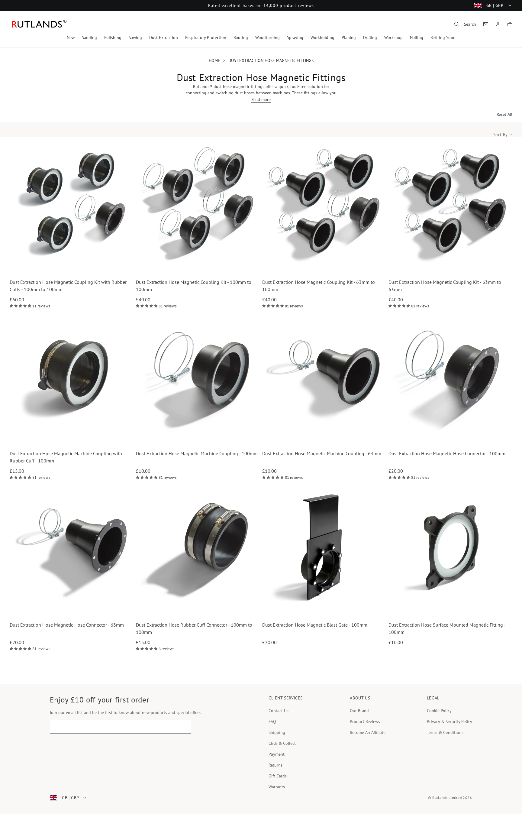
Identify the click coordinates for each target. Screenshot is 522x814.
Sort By (500, 134)
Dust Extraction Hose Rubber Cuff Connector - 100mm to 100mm (194, 628)
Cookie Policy (439, 710)
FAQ (272, 721)
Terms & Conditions (445, 732)
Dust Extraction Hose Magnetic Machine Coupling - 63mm (321, 453)
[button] (465, 24)
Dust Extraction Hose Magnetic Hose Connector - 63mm (67, 625)
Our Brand (359, 710)
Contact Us (278, 710)
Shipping (277, 732)
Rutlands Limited (447, 797)
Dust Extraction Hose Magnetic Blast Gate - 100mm (314, 625)
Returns (275, 765)
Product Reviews (365, 721)
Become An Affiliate (367, 732)
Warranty (277, 787)
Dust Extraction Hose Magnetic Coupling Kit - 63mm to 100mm (318, 285)
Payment (277, 754)
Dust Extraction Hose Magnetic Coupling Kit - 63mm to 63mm (444, 285)
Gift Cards (278, 776)
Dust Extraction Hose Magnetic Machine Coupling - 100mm (197, 453)
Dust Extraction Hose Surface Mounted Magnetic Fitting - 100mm (446, 628)
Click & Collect (282, 743)
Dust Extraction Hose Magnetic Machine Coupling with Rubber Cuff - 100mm (66, 457)
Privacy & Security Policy (449, 721)
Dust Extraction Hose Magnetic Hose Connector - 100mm (446, 453)
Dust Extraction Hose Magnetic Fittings (271, 60)
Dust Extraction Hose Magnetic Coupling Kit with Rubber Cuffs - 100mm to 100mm (68, 285)
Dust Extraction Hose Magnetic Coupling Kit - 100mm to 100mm (193, 285)
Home (214, 60)
